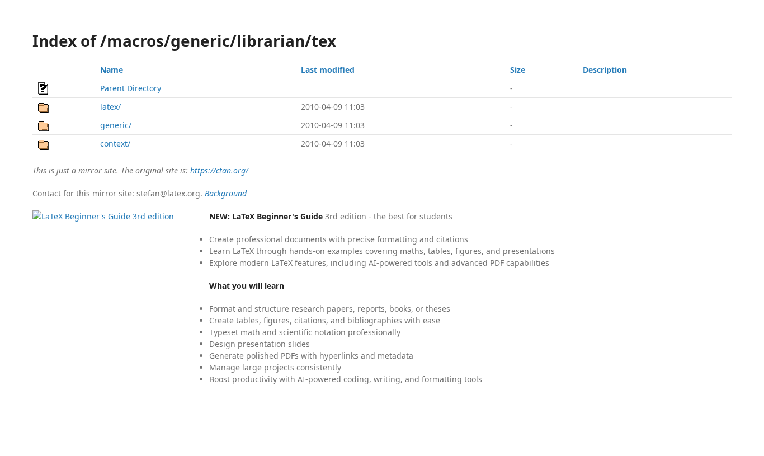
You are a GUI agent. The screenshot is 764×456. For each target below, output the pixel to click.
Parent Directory (130, 88)
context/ (115, 143)
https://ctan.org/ (219, 170)
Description (605, 69)
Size (517, 69)
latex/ (110, 106)
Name (111, 69)
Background (226, 193)
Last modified (328, 69)
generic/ (115, 125)
